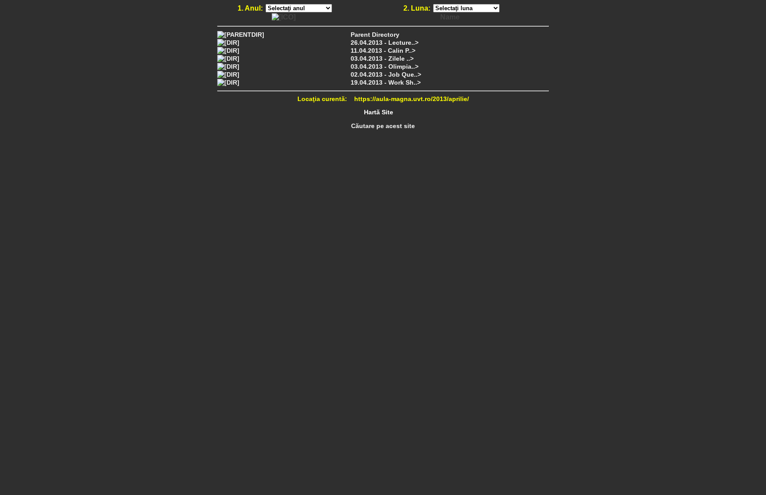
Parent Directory (375, 34)
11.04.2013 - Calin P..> (383, 50)
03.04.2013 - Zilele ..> (382, 58)
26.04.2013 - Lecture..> (384, 42)
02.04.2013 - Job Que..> (386, 74)
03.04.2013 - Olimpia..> (384, 66)
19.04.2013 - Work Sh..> (386, 82)
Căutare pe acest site (383, 125)
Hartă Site (378, 112)
